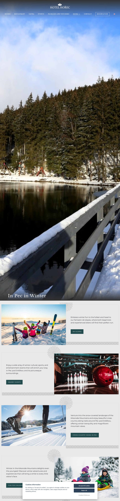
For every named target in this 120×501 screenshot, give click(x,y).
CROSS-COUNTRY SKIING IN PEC (85, 435)
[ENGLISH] (114, 14)
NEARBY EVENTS (14, 382)
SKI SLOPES (77, 331)
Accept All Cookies (84, 485)
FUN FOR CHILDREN (15, 485)
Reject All (84, 490)
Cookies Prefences (84, 495)
